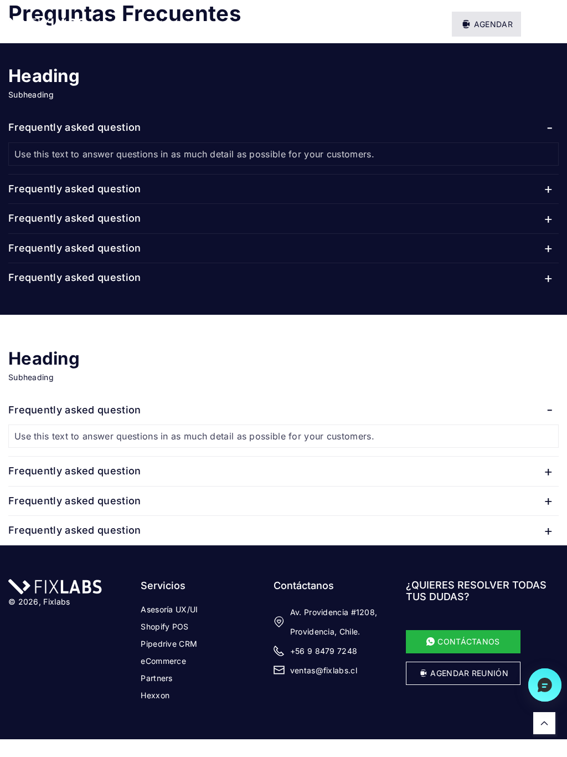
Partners (156, 678)
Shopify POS (164, 626)
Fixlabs (56, 601)
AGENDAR (493, 24)
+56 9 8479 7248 (324, 651)
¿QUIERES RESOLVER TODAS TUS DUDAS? (476, 590)
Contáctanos (304, 585)
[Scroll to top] (544, 723)
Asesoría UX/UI (169, 609)
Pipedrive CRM (169, 643)
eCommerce (163, 661)
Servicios (163, 585)
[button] (551, 24)
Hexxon (155, 695)
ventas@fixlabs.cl (323, 670)
